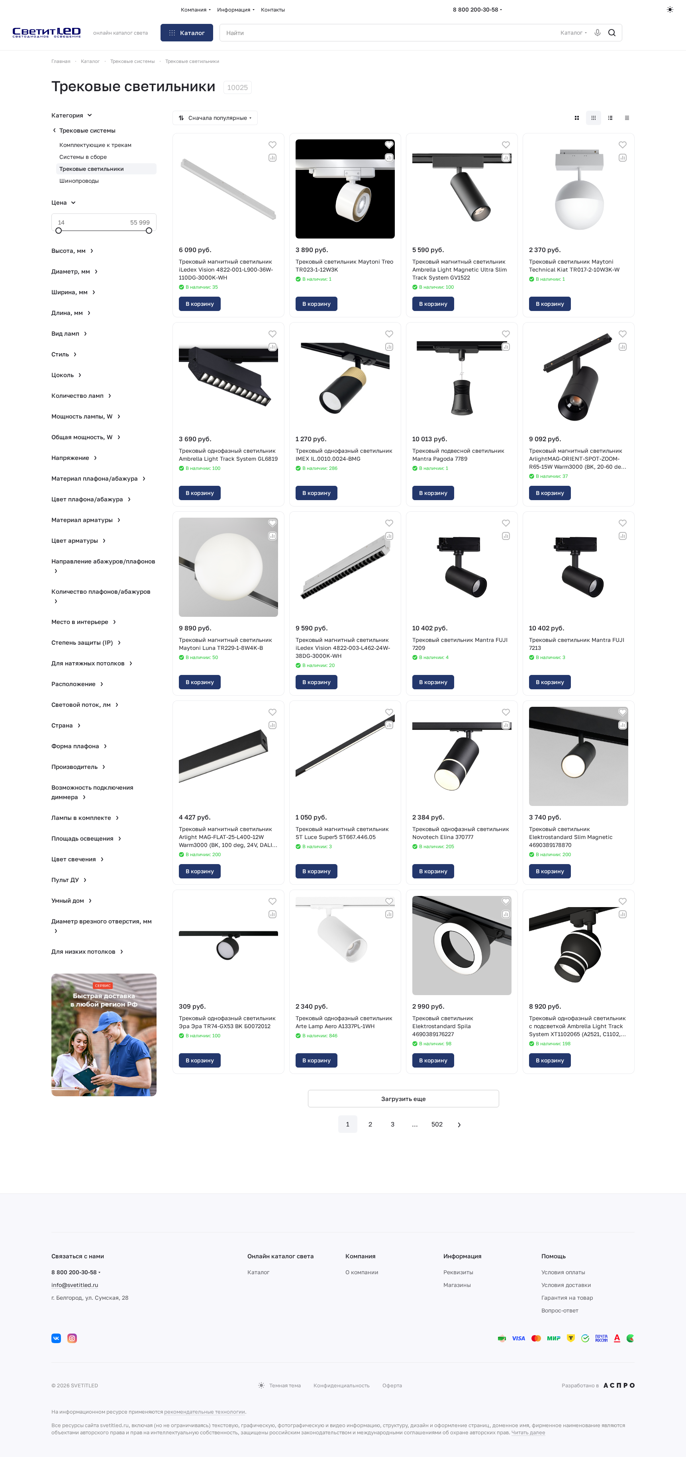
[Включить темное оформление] (670, 9)
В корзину (200, 303)
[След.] (459, 1124)
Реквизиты (458, 1272)
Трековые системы (87, 130)
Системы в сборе (83, 156)
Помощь (553, 1255)
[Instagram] (72, 1338)
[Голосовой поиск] (598, 33)
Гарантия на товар (567, 1297)
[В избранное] (272, 145)
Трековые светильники (91, 168)
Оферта (392, 1385)
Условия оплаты (563, 1272)
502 (437, 1124)
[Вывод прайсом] (627, 118)
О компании (361, 1272)
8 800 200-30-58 (475, 9)
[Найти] (612, 32)
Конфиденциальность (342, 1385)
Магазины (457, 1284)
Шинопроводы (79, 180)
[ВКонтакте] (56, 1338)
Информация (462, 1255)
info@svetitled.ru (74, 1284)
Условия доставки (566, 1284)
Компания (360, 1255)
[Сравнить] (272, 158)
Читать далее (528, 1432)
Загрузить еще (403, 1098)
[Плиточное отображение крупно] (576, 118)
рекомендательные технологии (204, 1411)
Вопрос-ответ (559, 1310)
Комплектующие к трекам (95, 144)
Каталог (258, 1272)
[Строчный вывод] (610, 118)
